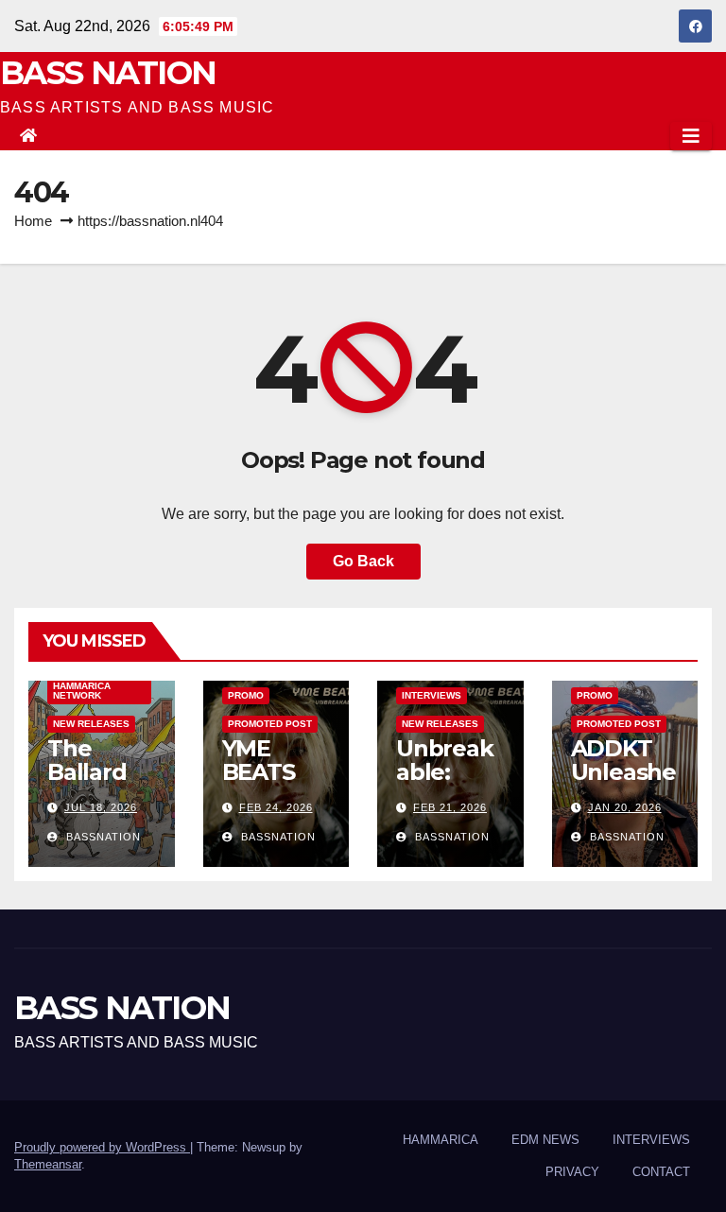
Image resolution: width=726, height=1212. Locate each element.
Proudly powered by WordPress (102, 1147)
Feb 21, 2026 (450, 807)
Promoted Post (270, 724)
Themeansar (47, 1164)
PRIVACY (572, 1172)
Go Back (363, 561)
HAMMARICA (440, 1140)
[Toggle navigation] (691, 136)
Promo (246, 695)
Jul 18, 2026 (100, 807)
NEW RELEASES (91, 724)
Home (33, 221)
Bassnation (101, 836)
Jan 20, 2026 (625, 807)
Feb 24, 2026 (276, 807)
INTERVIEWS (431, 695)
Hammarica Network (82, 691)
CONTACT (661, 1172)
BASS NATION (108, 73)
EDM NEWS (545, 1140)
